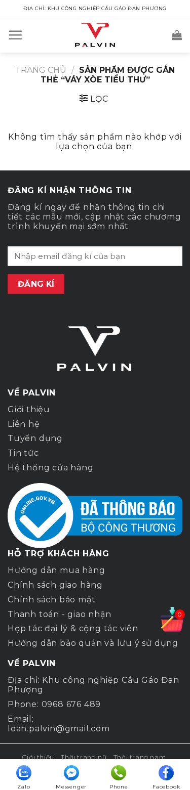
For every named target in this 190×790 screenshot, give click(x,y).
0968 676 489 (71, 704)
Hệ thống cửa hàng (51, 467)
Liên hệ (24, 424)
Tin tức (23, 453)
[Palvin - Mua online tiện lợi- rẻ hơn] (95, 35)
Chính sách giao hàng (55, 585)
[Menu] (15, 35)
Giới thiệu (29, 409)
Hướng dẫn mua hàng (56, 570)
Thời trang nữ (83, 757)
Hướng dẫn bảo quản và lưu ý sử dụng (93, 643)
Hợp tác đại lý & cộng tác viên (73, 628)
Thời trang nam (139, 757)
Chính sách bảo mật (51, 599)
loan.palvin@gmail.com (59, 728)
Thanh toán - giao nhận (59, 614)
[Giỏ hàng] (177, 35)
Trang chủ (40, 70)
